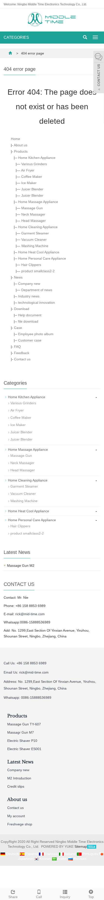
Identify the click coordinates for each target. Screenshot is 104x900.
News (18, 277)
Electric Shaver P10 (22, 741)
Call (39, 897)
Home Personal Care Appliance (42, 258)
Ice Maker (29, 183)
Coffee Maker (31, 176)
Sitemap (80, 846)
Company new (29, 284)
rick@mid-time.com (30, 614)
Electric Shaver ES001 (24, 749)
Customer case (29, 340)
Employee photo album (35, 334)
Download (21, 309)
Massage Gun (32, 208)
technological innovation (36, 302)
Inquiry (65, 897)
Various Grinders (34, 164)
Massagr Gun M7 (20, 732)
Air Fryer (27, 170)
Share (13, 897)
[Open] (98, 72)
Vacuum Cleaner (34, 239)
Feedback (21, 353)
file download (28, 321)
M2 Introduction (19, 778)
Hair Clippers (31, 265)
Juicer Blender (32, 189)
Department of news (36, 290)
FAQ (17, 347)
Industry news (28, 296)
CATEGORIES (16, 37)
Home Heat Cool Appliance (38, 252)
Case (18, 328)
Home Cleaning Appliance (38, 227)
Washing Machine (34, 246)
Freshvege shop (19, 824)
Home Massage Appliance (38, 202)
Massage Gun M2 (20, 565)
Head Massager (33, 221)
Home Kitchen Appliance (36, 158)
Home (15, 139)
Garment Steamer (35, 233)
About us (20, 145)
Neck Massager (33, 214)
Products (21, 151)
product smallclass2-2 (38, 271)
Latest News (20, 762)
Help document (29, 315)
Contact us (22, 359)
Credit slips (15, 786)
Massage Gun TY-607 (24, 724)
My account (16, 816)
